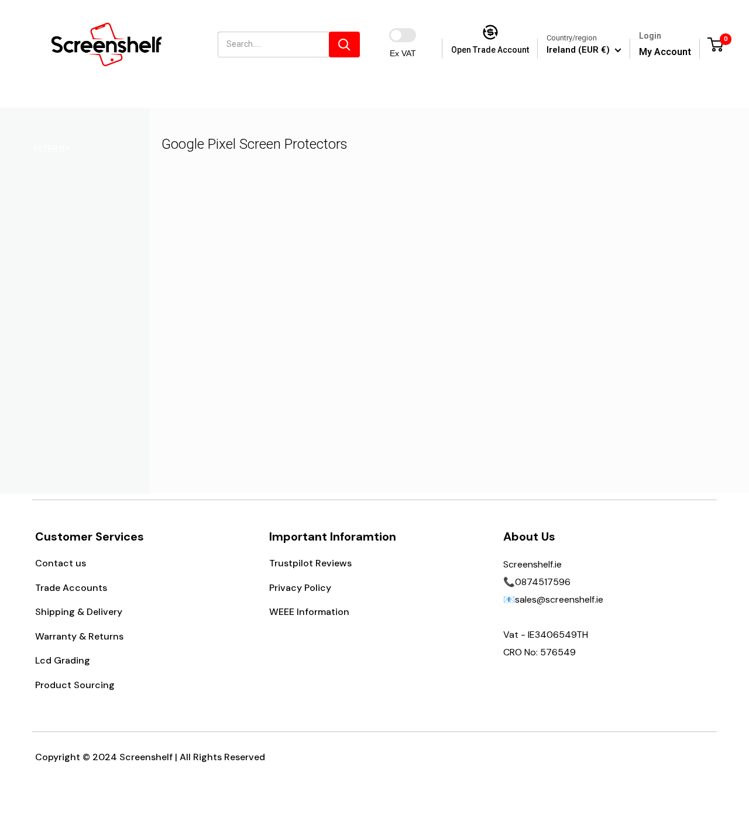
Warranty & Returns (79, 636)
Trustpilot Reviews (310, 563)
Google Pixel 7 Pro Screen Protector (240, 347)
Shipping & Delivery (78, 612)
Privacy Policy (300, 588)
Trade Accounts (71, 588)
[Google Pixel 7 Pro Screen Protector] (240, 274)
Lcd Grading (62, 660)
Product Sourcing (75, 685)
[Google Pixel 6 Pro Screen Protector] (380, 274)
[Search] (344, 44)
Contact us (60, 563)
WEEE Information (309, 612)
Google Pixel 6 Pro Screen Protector (379, 347)
